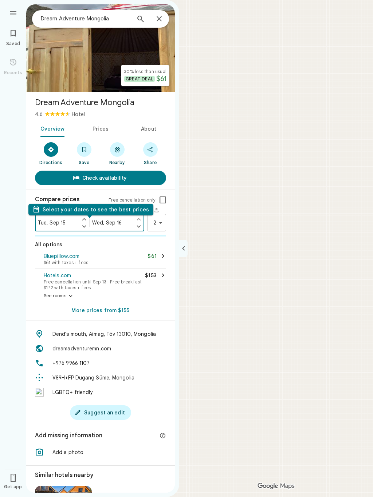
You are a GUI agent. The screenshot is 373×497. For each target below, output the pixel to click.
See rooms (59, 296)
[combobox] (85, 18)
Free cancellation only (132, 200)
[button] (100, 260)
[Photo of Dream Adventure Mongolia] (100, 48)
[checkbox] (162, 200)
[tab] (51, 128)
